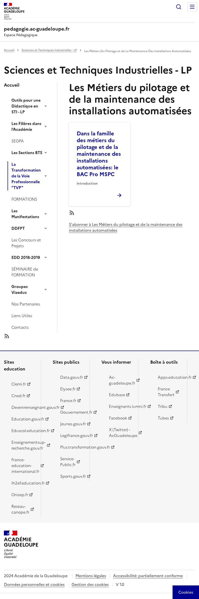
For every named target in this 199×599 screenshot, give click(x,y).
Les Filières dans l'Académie (26, 126)
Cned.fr (18, 396)
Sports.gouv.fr (72, 476)
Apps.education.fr (170, 377)
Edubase (117, 395)
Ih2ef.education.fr (23, 483)
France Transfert (166, 392)
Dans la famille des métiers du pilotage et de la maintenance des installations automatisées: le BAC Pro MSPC (99, 154)
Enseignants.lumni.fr (121, 406)
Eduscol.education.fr (23, 431)
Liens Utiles (21, 316)
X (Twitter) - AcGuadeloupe (121, 432)
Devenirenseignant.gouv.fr (23, 407)
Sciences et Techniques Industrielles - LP (49, 50)
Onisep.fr (19, 495)
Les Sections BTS (26, 153)
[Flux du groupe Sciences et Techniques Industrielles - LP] (34, 336)
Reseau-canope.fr (20, 509)
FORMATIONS (24, 199)
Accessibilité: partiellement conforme (148, 576)
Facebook (118, 418)
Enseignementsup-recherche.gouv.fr (23, 445)
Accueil (9, 50)
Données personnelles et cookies (34, 584)
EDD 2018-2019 (25, 257)
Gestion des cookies (90, 584)
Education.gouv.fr (23, 419)
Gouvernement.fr (72, 412)
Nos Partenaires (25, 304)
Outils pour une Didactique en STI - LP (26, 106)
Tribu (162, 406)
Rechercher (178, 7)
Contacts (20, 327)
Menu (192, 7)
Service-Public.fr (67, 462)
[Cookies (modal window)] (186, 592)
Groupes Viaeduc (19, 289)
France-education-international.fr (23, 465)
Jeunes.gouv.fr (72, 424)
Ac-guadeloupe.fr (121, 380)
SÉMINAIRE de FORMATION (24, 272)
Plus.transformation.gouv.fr (72, 447)
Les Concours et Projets (26, 243)
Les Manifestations (25, 214)
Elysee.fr (67, 389)
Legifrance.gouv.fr (72, 435)
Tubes (163, 418)
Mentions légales (90, 576)
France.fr (68, 400)
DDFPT (18, 228)
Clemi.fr (18, 384)
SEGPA (17, 141)
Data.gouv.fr (71, 377)
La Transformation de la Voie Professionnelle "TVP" (26, 175)
